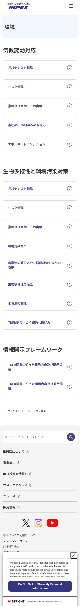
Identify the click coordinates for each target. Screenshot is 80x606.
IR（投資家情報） (15, 473)
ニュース (9, 496)
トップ (6, 411)
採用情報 (9, 507)
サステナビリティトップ (25, 411)
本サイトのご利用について (19, 535)
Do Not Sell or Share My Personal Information (40, 586)
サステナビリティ (15, 484)
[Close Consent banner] (74, 555)
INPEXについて (13, 451)
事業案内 (9, 462)
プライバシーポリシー (16, 541)
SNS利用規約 (11, 546)
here (12, 570)
